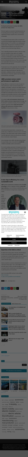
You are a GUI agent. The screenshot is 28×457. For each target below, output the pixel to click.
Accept (14, 239)
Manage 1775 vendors (9, 236)
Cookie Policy (10, 245)
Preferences (14, 242)
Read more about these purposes (20, 236)
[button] (25, 212)
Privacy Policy (17, 245)
